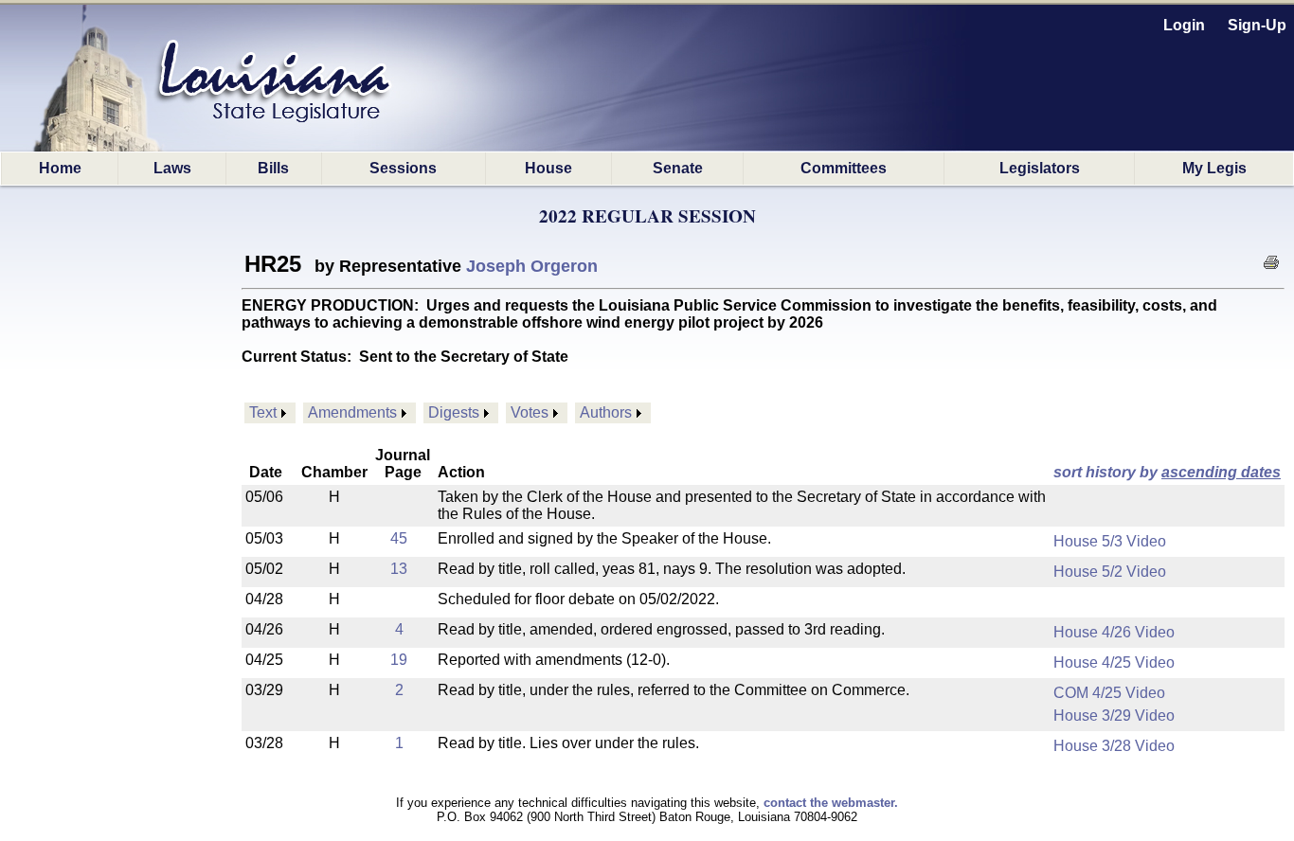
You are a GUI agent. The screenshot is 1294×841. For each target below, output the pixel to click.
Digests (453, 412)
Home (60, 168)
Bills (273, 168)
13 (398, 569)
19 (398, 660)
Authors (606, 412)
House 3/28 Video (1114, 746)
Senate (678, 168)
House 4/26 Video (1114, 632)
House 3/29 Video (1114, 715)
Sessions (403, 168)
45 (398, 538)
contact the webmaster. (831, 803)
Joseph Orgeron (532, 266)
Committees (843, 168)
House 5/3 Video (1109, 541)
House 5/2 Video (1109, 572)
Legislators (1039, 168)
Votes (529, 412)
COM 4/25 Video (1109, 693)
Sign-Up (1257, 25)
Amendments (352, 412)
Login (1184, 25)
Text (263, 412)
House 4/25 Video (1114, 662)
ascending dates (1221, 472)
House (548, 168)
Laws (172, 168)
